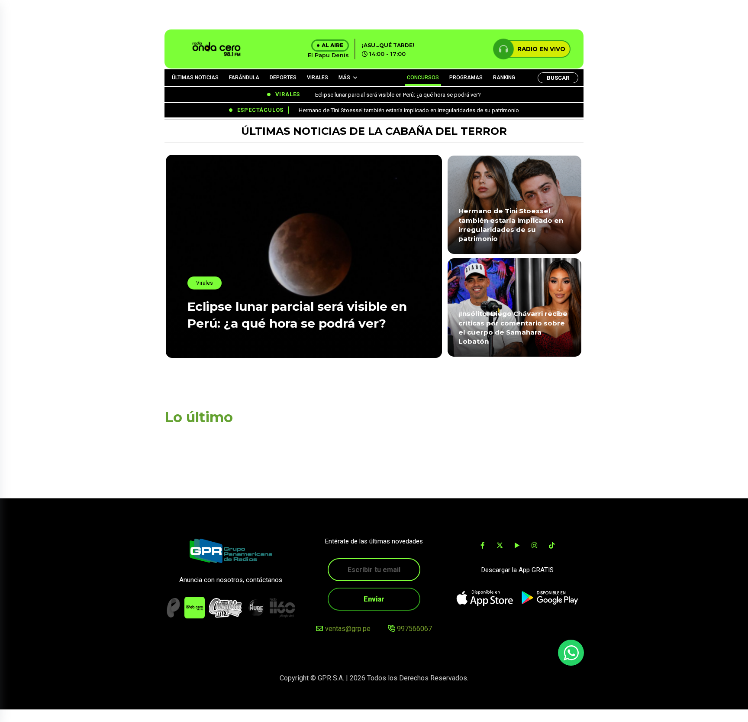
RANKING (504, 78)
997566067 (414, 628)
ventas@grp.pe (348, 628)
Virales (204, 283)
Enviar (374, 599)
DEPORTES (283, 78)
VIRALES (317, 78)
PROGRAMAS (466, 78)
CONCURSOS (423, 78)
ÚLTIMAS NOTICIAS (195, 78)
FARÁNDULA (244, 78)
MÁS (344, 78)
